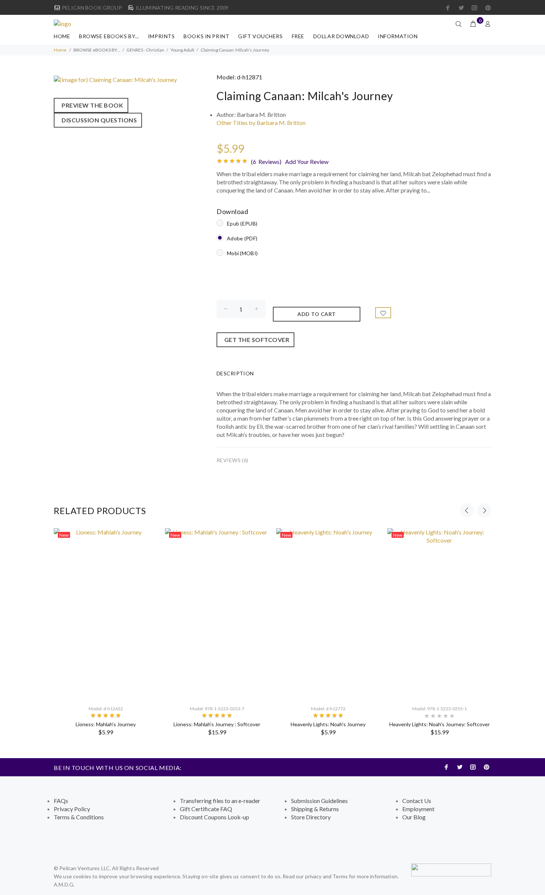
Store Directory (311, 816)
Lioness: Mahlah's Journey (106, 724)
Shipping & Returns (315, 808)
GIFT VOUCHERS (260, 36)
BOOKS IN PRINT (206, 36)
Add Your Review (306, 161)
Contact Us (416, 800)
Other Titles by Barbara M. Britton (261, 122)
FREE (298, 36)
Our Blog (414, 816)
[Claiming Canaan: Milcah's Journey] (115, 78)
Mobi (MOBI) (242, 253)
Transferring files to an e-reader (220, 800)
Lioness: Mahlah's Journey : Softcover (217, 724)
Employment (418, 808)
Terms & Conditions (79, 816)
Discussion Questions (98, 120)
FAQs (61, 800)
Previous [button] (467, 510)
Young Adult (182, 50)
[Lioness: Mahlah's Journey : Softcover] (217, 613)
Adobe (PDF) (242, 238)
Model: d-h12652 (106, 708)
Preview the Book (91, 105)
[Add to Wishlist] (383, 312)
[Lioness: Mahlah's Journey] (106, 613)
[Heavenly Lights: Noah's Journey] (328, 613)
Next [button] (484, 510)
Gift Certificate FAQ (206, 808)
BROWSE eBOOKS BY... (109, 36)
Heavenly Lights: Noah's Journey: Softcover (439, 724)
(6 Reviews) (266, 161)
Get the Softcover (256, 339)
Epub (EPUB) (242, 223)
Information (397, 36)
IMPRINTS (161, 36)
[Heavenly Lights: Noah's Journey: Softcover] (439, 613)
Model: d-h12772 (328, 708)
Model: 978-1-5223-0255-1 (439, 708)
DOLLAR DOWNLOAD (341, 36)
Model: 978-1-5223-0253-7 (217, 708)
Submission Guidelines (319, 800)
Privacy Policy (72, 808)
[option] (105, 632)
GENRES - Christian (145, 50)
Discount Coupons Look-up (214, 816)
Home (62, 36)
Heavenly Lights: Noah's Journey (328, 724)
